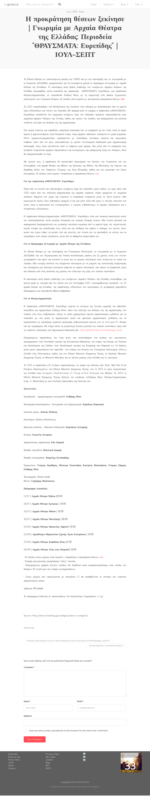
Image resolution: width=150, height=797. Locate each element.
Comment (29, 667)
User (137, 4)
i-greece (11, 4)
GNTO (48, 768)
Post (47, 765)
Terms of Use (14, 757)
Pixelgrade (94, 786)
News (81, 11)
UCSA (11, 763)
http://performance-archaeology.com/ (100, 330)
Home (94, 4)
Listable (84, 786)
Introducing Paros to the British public (105, 645)
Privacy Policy (14, 760)
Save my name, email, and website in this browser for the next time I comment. (68, 730)
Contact (12, 768)
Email (80, 701)
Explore (107, 4)
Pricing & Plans (52, 754)
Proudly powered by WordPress (63, 786)
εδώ (97, 173)
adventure (29, 628)
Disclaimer (13, 754)
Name (27, 701)
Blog (123, 4)
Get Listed (50, 757)
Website (28, 716)
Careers (49, 760)
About (11, 765)
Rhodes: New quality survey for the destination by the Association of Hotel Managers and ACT (69, 640)
